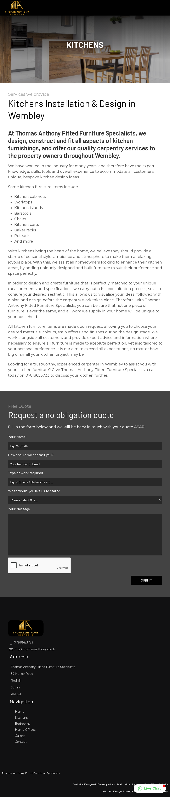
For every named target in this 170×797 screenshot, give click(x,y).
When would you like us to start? (34, 491)
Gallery (20, 736)
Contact (21, 742)
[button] (150, 788)
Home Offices (25, 730)
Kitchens (21, 718)
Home (19, 712)
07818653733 (23, 642)
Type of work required (25, 472)
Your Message (19, 509)
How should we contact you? (30, 454)
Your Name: (17, 436)
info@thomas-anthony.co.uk (34, 649)
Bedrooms (22, 724)
